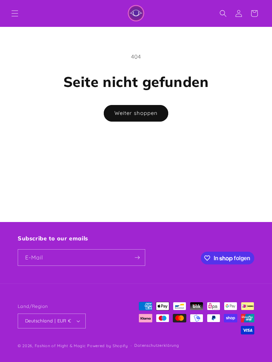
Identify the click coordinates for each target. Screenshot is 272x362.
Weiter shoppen (136, 113)
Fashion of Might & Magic (60, 345)
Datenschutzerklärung (156, 345)
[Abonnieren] (137, 257)
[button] (15, 13)
